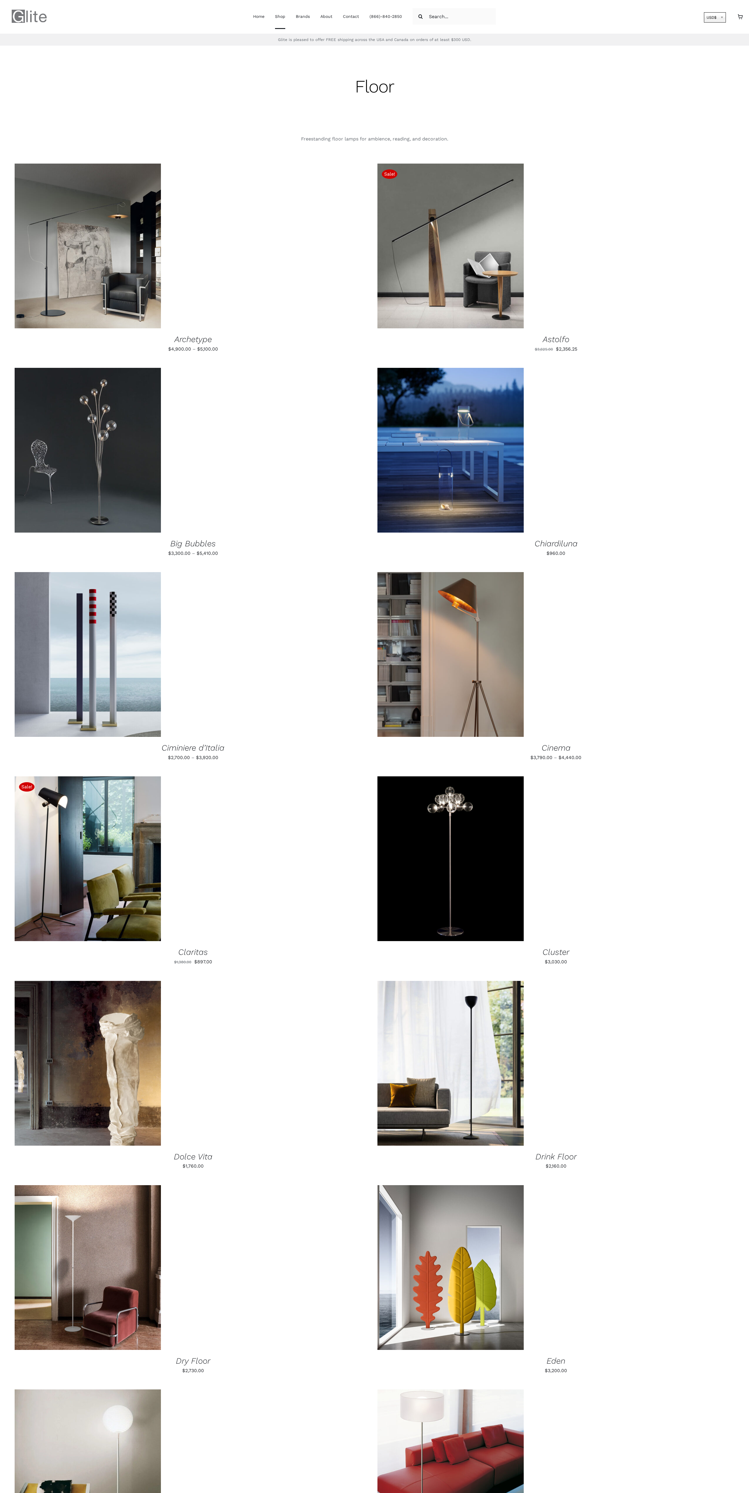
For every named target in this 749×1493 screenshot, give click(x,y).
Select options (69, 247)
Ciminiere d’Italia (193, 748)
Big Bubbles (193, 543)
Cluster (555, 952)
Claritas (193, 952)
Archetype (193, 339)
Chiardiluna (556, 543)
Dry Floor (193, 1361)
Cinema (556, 748)
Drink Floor (556, 1156)
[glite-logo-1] (29, 12)
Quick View (111, 247)
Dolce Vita (193, 1156)
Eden (556, 1361)
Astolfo (556, 339)
